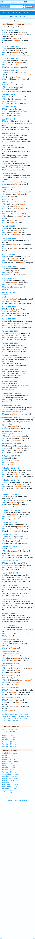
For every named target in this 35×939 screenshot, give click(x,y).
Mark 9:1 (5, 83)
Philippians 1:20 (8, 456)
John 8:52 (5, 200)
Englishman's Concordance (17, 800)
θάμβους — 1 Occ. (8, 757)
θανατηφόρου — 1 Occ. (10, 761)
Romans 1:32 (7, 331)
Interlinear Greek (8, 714)
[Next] (33, 421)
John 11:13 (6, 212)
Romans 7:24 (7, 369)
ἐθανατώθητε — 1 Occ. (10, 774)
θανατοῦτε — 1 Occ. (9, 789)
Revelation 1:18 (8, 640)
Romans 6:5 (6, 355)
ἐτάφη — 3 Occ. (7, 791)
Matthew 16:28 (7, 46)
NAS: (4, 34)
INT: (3, 41)
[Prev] (2, 421)
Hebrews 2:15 (7, 573)
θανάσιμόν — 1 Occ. (9, 759)
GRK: (4, 32)
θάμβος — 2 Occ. (8, 755)
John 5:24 (5, 188)
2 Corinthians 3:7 (8, 444)
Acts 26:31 (6, 307)
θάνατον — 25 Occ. (9, 742)
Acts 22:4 (5, 254)
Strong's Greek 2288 (9, 729)
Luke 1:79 (5, 119)
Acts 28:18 (6, 319)
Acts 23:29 (6, 266)
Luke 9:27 (5, 133)
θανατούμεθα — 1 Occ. (10, 787)
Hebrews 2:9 (6, 523)
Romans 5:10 (7, 343)
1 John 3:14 (6, 625)
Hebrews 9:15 (7, 599)
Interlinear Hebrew (21, 714)
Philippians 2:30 (8, 494)
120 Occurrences (8, 731)
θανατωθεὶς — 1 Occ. (9, 782)
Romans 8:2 (6, 381)
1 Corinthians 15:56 (9, 393)
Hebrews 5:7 (6, 585)
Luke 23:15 (6, 145)
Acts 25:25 (6, 293)
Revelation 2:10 (8, 652)
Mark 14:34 (6, 95)
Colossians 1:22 (8, 510)
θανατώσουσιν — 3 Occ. (10, 780)
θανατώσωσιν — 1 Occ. (10, 778)
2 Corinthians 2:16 (9, 432)
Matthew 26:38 (7, 58)
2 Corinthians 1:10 (9, 417)
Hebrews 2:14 (7, 547)
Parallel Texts (17, 720)
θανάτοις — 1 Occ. (8, 740)
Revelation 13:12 (8, 698)
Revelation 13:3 (8, 688)
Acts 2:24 (5, 226)
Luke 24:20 (6, 173)
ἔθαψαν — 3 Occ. (8, 793)
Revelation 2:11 (8, 664)
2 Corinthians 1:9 (8, 405)
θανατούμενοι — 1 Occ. (10, 784)
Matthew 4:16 (7, 30)
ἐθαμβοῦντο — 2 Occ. (9, 753)
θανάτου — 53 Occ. (9, 746)
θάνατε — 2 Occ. (8, 735)
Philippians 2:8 (7, 468)
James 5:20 (6, 613)
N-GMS (15, 30)
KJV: (3, 39)
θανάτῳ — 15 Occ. (8, 738)
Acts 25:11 (6, 278)
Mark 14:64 (6, 107)
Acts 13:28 (6, 238)
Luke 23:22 (6, 161)
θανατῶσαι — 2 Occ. (9, 776)
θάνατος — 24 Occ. (9, 744)
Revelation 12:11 (8, 676)
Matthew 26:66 (7, 71)
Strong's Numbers (8, 716)
